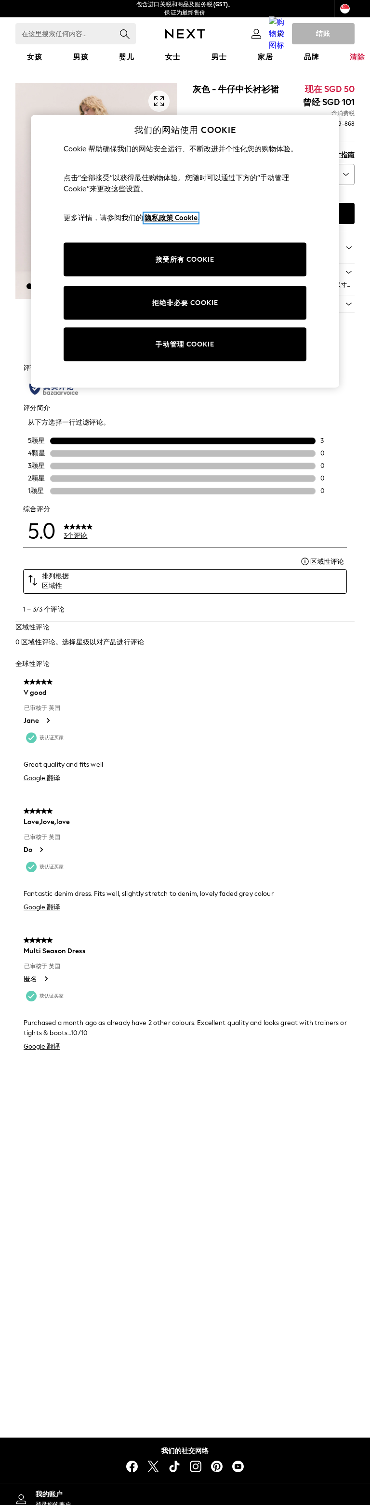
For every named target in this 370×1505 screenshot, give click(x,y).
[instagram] (195, 1466)
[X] (153, 1466)
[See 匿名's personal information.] (46, 979)
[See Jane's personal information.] (48, 720)
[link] (256, 33)
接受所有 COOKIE (185, 259)
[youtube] (238, 1466)
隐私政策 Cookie (171, 217)
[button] (29, 286)
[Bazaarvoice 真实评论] (53, 389)
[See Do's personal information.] (41, 849)
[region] (185, 251)
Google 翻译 (42, 778)
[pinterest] (216, 1466)
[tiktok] (174, 1466)
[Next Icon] (185, 34)
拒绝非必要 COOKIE (185, 303)
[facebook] (132, 1466)
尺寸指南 (341, 155)
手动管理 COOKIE (185, 344)
